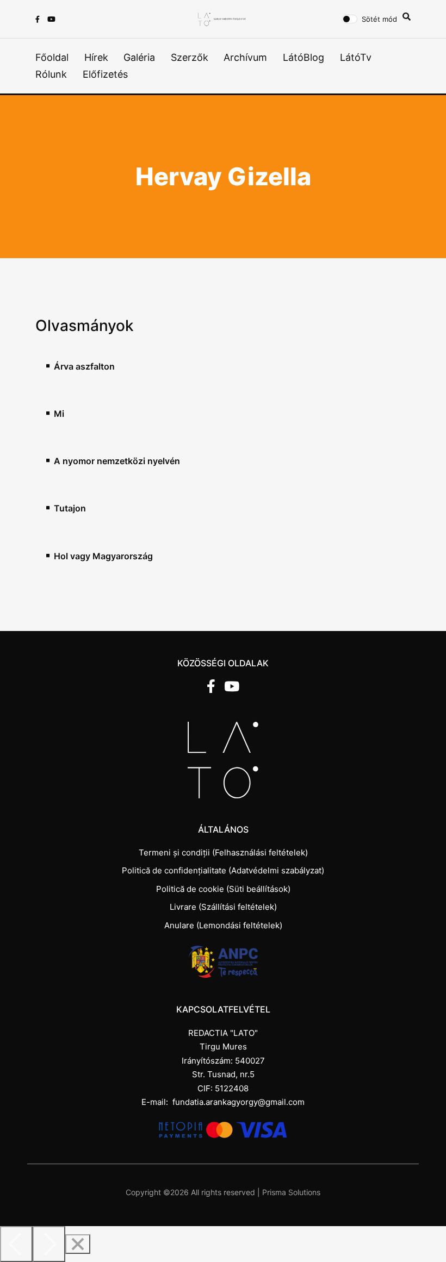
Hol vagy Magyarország (103, 556)
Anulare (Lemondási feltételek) (223, 925)
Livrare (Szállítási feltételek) (223, 907)
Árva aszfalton (84, 366)
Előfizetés (105, 74)
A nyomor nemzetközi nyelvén (117, 461)
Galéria (139, 57)
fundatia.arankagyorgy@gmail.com (238, 1102)
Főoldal (52, 57)
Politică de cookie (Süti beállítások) (223, 889)
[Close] (77, 1244)
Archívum (245, 57)
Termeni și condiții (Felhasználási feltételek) (223, 852)
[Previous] (16, 1244)
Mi (59, 414)
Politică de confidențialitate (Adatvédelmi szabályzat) (223, 870)
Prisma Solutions (291, 1192)
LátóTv (355, 57)
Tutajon (70, 508)
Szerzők (189, 57)
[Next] (49, 1244)
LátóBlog (303, 57)
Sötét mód (379, 19)
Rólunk (51, 74)
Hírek (96, 57)
